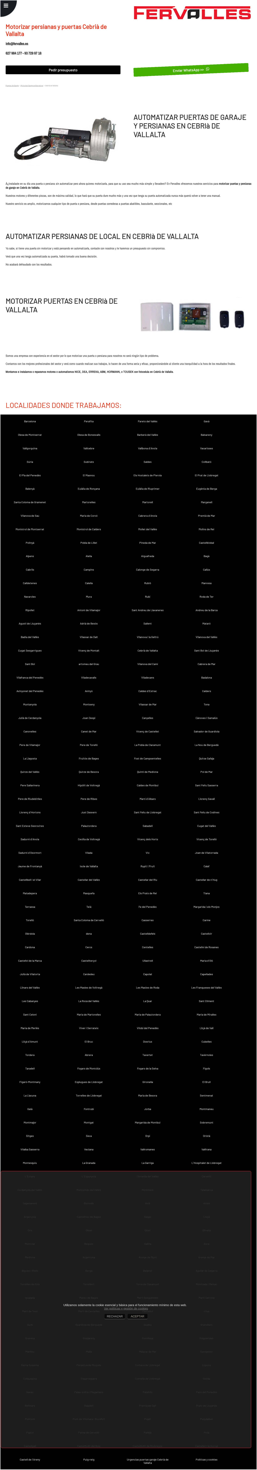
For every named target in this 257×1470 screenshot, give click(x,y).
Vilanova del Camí (147, 664)
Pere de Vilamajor (29, 745)
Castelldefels (147, 933)
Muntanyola (30, 704)
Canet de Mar (89, 731)
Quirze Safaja (206, 758)
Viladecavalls (88, 677)
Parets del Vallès (147, 421)
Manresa (206, 583)
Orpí (147, 1135)
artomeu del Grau (89, 664)
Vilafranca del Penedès (30, 677)
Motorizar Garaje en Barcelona (31, 85)
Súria (30, 461)
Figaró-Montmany (29, 1082)
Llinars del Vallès (30, 987)
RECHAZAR (115, 1316)
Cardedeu (89, 974)
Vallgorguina (30, 448)
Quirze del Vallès (29, 771)
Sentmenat (206, 1095)
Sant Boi (30, 664)
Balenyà (30, 488)
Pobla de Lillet (88, 542)
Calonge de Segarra (147, 569)
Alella (89, 556)
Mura (89, 596)
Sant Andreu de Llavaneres (148, 610)
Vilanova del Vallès (206, 637)
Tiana (206, 893)
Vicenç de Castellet (147, 731)
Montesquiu (30, 1162)
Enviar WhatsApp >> (188, 70)
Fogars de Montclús (88, 1068)
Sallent (148, 623)
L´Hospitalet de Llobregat (207, 1162)
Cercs (88, 947)
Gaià (29, 1109)
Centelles (147, 947)
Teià (88, 906)
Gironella (147, 1082)
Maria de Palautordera (148, 1014)
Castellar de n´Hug (206, 879)
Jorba (147, 1109)
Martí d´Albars (148, 798)
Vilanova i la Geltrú (148, 637)
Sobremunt (206, 1122)
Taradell (30, 1068)
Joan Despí (88, 717)
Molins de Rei (206, 529)
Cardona (30, 947)
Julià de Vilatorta (30, 974)
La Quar (147, 1001)
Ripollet (30, 610)
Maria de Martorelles (89, 1014)
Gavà (206, 421)
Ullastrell (147, 960)
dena (89, 933)
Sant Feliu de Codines (206, 812)
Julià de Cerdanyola (29, 717)
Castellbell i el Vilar (30, 879)
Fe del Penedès (148, 906)
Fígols (206, 1068)
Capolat (147, 974)
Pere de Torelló (89, 745)
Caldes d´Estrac (147, 691)
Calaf (206, 866)
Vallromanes (147, 1149)
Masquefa (88, 893)
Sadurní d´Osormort (29, 852)
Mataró (206, 623)
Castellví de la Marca (30, 960)
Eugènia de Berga (206, 488)
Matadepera (30, 893)
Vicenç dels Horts (147, 839)
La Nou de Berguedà (206, 745)
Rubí (147, 596)
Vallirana (206, 1149)
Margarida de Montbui (147, 1122)
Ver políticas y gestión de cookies (126, 1308)
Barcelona (30, 421)
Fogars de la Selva (147, 1068)
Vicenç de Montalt (88, 650)
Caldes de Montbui (148, 785)
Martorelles (88, 502)
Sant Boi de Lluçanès (206, 650)
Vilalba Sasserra (30, 1149)
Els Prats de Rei (147, 893)
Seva (89, 1135)
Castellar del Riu (147, 879)
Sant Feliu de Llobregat (147, 812)
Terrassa (30, 906)
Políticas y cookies (206, 1459)
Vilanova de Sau (30, 515)
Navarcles (30, 596)
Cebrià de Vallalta (148, 650)
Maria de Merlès (30, 1028)
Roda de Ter (207, 596)
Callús (206, 569)
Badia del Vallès (30, 637)
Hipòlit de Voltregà (89, 785)
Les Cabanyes (30, 1001)
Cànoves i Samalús (207, 717)
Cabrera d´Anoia (147, 515)
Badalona (206, 677)
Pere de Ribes (89, 798)
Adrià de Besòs (89, 623)
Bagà (206, 556)
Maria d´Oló (206, 960)
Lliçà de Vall (206, 1028)
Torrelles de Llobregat (89, 1095)
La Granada (88, 1162)
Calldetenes (30, 583)
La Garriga (148, 1162)
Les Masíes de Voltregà (88, 987)
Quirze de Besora (89, 771)
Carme (206, 920)
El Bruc (89, 1041)
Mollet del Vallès (147, 529)
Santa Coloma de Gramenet (30, 502)
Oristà (206, 1135)
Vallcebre (88, 448)
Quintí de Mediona (147, 771)
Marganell (206, 502)
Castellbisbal (206, 542)
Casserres (148, 920)
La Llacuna (30, 1095)
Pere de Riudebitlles (30, 798)
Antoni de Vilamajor (88, 610)
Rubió (147, 583)
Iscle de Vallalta (89, 866)
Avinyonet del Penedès (30, 691)
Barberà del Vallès (147, 434)
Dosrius (147, 1041)
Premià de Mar (206, 515)
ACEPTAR (137, 1316)
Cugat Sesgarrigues (30, 650)
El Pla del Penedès (30, 475)
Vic (147, 852)
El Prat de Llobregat (206, 475)
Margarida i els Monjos (206, 906)
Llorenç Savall (206, 798)
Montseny (89, 704)
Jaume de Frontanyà (30, 866)
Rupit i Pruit (148, 866)
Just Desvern (89, 812)
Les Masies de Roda (147, 987)
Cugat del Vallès (206, 825)
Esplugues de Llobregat (89, 1082)
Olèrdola (30, 933)
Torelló (30, 920)
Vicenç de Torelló (206, 839)
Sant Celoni (30, 1014)
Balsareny (206, 434)
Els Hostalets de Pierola (148, 475)
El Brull (206, 1082)
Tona (206, 704)
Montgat (89, 1122)
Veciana (88, 1149)
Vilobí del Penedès (148, 1028)
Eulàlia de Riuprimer (148, 488)
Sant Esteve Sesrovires (30, 825)
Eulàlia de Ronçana (89, 488)
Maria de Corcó (89, 515)
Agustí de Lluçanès (30, 623)
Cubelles (207, 1041)
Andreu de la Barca (207, 610)
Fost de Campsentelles (147, 758)
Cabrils (30, 569)
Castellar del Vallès (89, 879)
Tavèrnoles (206, 1055)
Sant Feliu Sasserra (206, 785)
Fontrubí (89, 1109)
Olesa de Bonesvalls (88, 434)
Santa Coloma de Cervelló (89, 920)
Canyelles (147, 717)
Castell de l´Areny (30, 1459)
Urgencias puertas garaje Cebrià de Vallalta (148, 1461)
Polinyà (30, 542)
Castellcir (206, 933)
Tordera (30, 1055)
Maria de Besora (147, 1095)
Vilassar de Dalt (89, 637)
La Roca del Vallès (88, 1001)
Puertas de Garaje (12, 85)
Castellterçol (88, 960)
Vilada (88, 852)
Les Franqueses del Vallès (206, 987)
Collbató (206, 461)
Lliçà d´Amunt (30, 1041)
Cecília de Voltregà (89, 839)
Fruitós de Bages (89, 758)
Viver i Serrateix (88, 1028)
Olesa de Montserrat (30, 434)
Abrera (89, 1055)
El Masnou (89, 475)
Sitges (30, 1135)
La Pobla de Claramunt (147, 745)
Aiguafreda (147, 556)
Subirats (89, 461)
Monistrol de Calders (89, 529)
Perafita (89, 421)
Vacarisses (206, 448)
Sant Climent (206, 1001)
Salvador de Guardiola (206, 731)
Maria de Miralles (206, 1014)
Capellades (206, 974)
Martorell (147, 502)
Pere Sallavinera (30, 785)
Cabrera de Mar (207, 664)
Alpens (30, 556)
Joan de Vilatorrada (206, 852)
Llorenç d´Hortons (30, 812)
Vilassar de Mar (148, 704)
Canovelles (29, 731)
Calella (89, 583)
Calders (206, 691)
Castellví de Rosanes (206, 947)
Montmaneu (207, 1109)
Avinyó (89, 691)
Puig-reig (88, 1459)
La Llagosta (30, 758)
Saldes (148, 461)
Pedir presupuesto (63, 70)
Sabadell (148, 825)
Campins (89, 569)
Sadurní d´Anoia (30, 839)
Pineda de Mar (147, 542)
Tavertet (147, 1055)
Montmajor (30, 1122)
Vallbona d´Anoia (147, 448)
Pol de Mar (206, 771)
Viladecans (147, 677)
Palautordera (89, 825)
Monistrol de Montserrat (30, 529)
